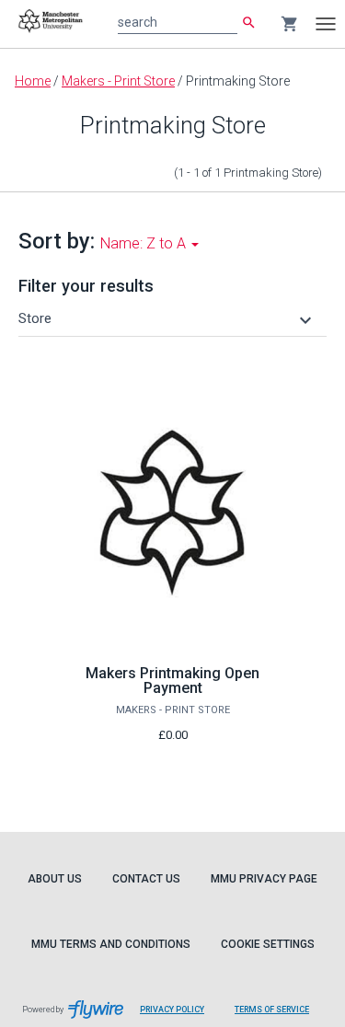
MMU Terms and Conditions (110, 944)
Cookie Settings (268, 944)
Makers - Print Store (118, 81)
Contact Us (146, 878)
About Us (55, 878)
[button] (167, 318)
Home (33, 81)
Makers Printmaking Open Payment (172, 680)
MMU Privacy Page (264, 878)
